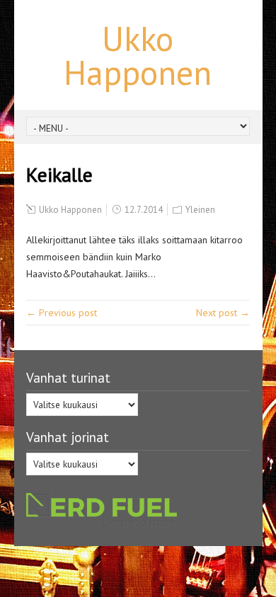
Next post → (223, 312)
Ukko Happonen (138, 55)
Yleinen (200, 210)
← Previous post (61, 312)
